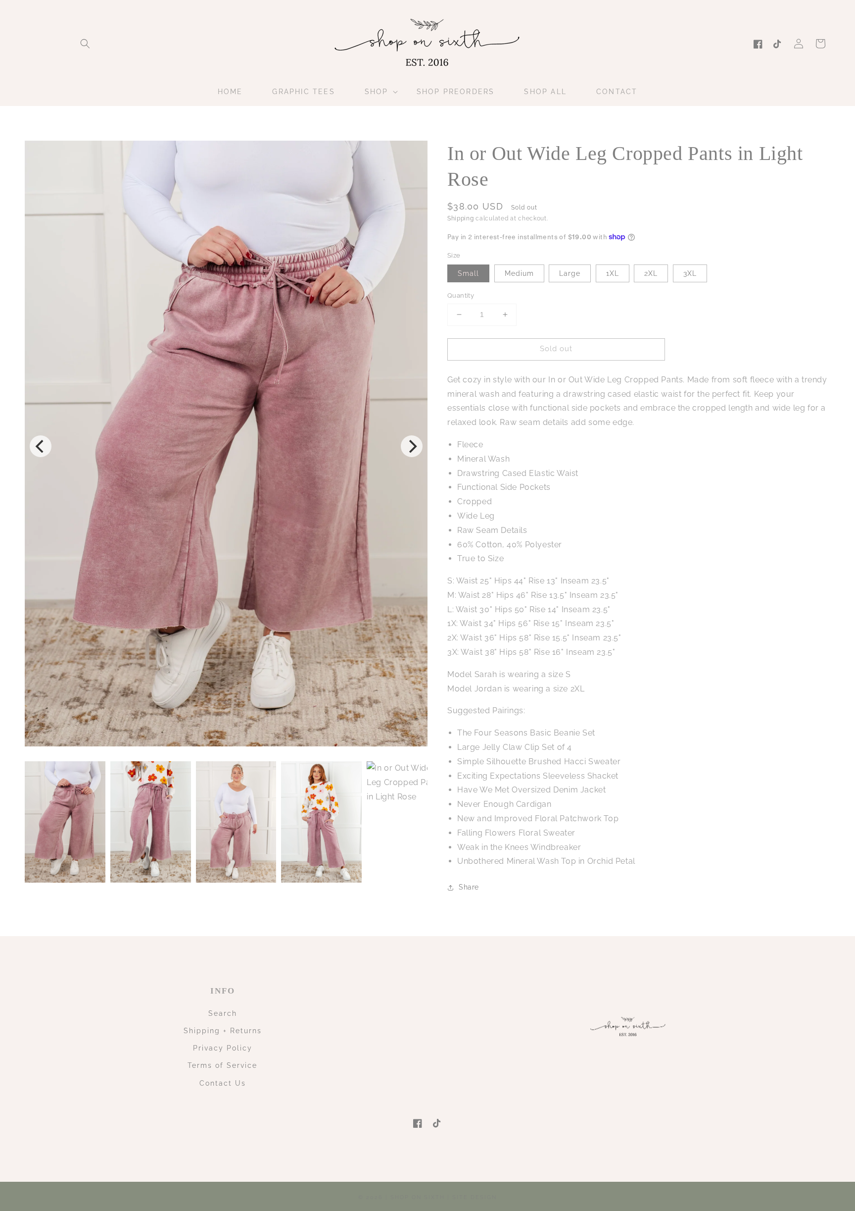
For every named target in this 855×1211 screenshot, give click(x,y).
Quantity (460, 295)
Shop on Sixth (417, 1197)
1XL (612, 273)
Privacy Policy (222, 1048)
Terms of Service (222, 1065)
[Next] (412, 446)
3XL (690, 273)
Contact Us (222, 1083)
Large (569, 273)
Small (468, 273)
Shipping (460, 218)
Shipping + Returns (223, 1031)
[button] (85, 43)
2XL (651, 273)
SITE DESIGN (474, 1197)
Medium (519, 273)
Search (222, 1013)
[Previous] (40, 446)
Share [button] (469, 887)
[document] (226, 446)
